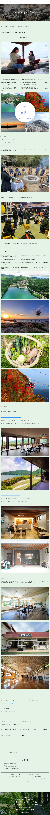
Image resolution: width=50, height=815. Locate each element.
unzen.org (11, 703)
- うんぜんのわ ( (5, 703)
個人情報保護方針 (25, 812)
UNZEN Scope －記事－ (10, 26)
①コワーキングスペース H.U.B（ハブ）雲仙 (11, 417)
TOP (2, 26)
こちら (19, 735)
